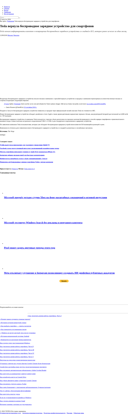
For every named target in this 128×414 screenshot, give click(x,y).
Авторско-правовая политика (32, 413)
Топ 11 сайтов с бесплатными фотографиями (15, 391)
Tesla (25, 169)
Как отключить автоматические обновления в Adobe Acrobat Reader (23, 370)
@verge (6, 104)
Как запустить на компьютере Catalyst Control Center (18, 374)
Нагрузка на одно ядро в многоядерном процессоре (17, 360)
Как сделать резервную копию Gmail (12, 401)
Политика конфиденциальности (55, 413)
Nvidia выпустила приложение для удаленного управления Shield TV (25, 145)
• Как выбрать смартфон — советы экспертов (15, 326)
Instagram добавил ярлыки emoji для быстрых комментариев (22, 155)
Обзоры (6, 8)
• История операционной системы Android (14, 336)
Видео (6, 10)
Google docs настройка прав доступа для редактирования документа (23, 367)
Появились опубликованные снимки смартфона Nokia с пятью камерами (26, 162)
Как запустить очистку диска (10, 394)
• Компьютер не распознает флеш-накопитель (15, 340)
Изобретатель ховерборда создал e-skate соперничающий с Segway (23, 158)
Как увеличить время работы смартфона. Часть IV (17, 353)
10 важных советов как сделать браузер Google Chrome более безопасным (25, 363)
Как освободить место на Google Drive (13, 377)
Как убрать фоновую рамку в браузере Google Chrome (18, 380)
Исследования (9, 14)
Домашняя (10, 21)
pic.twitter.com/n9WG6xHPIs (96, 104)
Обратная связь (79, 413)
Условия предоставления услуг (10, 413)
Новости (7, 7)
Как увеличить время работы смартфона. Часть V (17, 357)
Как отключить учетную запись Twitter (13, 384)
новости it (31, 169)
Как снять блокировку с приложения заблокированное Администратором (25, 387)
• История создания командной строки (13, 323)
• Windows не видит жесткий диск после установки (18, 333)
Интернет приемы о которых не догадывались (16, 404)
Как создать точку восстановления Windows (15, 343)
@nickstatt (17, 104)
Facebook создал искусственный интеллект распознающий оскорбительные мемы (29, 148)
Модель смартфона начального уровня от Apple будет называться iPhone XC (27, 152)
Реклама (69, 413)
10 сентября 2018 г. (30, 107)
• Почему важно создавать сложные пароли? (15, 319)
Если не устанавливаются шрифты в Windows (15, 397)
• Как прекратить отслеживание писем (13, 329)
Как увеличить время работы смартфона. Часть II (17, 346)
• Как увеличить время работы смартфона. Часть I (45, 316)
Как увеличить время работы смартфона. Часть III (17, 350)
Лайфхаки (7, 12)
